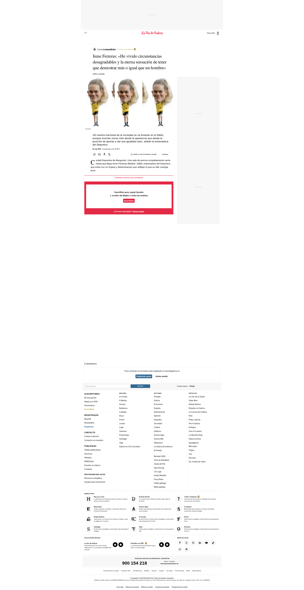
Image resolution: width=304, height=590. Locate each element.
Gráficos (157, 431)
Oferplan (88, 457)
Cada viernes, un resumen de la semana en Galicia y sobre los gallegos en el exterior (111, 519)
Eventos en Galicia (92, 465)
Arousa (122, 404)
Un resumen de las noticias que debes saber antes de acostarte (154, 499)
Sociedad (158, 423)
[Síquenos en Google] (186, 549)
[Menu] (85, 33)
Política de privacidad (132, 587)
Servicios (88, 454)
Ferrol (121, 419)
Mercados (193, 446)
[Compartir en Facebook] (104, 154)
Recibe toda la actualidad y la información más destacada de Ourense (201, 529)
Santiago (123, 439)
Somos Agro (159, 435)
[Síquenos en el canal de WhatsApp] (180, 549)
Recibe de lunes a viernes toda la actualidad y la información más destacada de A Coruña (156, 519)
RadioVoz (146, 570)
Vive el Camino (195, 431)
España (157, 408)
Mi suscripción (90, 398)
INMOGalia (89, 461)
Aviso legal (119, 587)
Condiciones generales (162, 587)
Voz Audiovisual (137, 570)
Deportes (158, 419)
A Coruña (123, 397)
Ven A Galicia (194, 423)
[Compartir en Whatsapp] (95, 154)
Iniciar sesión (162, 376)
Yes (190, 454)
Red (190, 416)
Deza (121, 416)
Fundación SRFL (126, 570)
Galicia (157, 400)
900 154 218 (134, 563)
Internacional (159, 412)
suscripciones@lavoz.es (169, 563)
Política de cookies (147, 587)
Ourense (122, 431)
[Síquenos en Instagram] (193, 543)
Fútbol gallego (160, 483)
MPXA (188, 570)
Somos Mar (159, 439)
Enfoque (192, 427)
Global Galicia (195, 404)
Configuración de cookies (179, 587)
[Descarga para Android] (120, 544)
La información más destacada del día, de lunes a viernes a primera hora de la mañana (111, 499)
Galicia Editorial (196, 570)
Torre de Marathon (161, 460)
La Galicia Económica (163, 446)
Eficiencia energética (93, 478)
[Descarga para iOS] (115, 544)
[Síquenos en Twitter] (186, 543)
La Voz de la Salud (197, 397)
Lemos (122, 423)
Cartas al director (91, 436)
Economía (158, 404)
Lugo (121, 427)
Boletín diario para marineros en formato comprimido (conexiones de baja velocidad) (199, 509)
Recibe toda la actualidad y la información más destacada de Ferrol (201, 519)
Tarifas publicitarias (92, 450)
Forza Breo (158, 479)
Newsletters (89, 423)
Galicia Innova (195, 439)
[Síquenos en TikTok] (213, 543)
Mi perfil (87, 419)
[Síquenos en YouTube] (206, 543)
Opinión (157, 416)
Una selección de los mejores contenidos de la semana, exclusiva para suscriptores (200, 499)
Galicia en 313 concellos (129, 446)
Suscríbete (129, 201)
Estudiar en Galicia (197, 408)
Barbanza (123, 408)
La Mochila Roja (195, 435)
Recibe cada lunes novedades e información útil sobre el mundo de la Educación (110, 509)
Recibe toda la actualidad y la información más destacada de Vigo (156, 529)
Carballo (122, 412)
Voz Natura (169, 570)
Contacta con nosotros (93, 440)
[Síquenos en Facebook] (180, 543)
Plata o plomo (194, 419)
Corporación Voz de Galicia (111, 570)
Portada (157, 397)
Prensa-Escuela (179, 570)
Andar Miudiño (160, 475)
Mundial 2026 (159, 456)
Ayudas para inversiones (94, 482)
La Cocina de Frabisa (198, 412)
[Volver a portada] (152, 33)
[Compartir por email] (99, 154)
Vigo (121, 443)
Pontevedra (124, 435)
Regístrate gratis (143, 376)
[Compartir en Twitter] (109, 154)
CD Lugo (158, 472)
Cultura (157, 427)
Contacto (88, 469)
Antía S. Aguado (99, 74)
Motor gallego (159, 487)
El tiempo (158, 450)
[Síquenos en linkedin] (200, 543)
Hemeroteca (89, 405)
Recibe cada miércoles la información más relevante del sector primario (155, 509)
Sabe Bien (193, 400)
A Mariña (123, 400)
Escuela (192, 458)
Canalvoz (161, 570)
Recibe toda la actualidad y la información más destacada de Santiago (111, 529)
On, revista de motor (197, 462)
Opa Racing (159, 468)
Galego (192, 386)
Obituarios (158, 443)
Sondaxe (154, 570)
